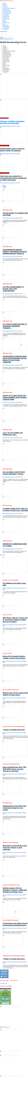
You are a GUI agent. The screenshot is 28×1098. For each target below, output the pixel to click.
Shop (4, 24)
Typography (6, 27)
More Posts (2, 554)
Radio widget (3, 1002)
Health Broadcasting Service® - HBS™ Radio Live (5, 993)
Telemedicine (6, 26)
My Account (6, 17)
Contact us (5, 7)
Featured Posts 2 (7, 10)
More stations (8, 1002)
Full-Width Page (7, 12)
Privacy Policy (6, 18)
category (5, 4)
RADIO (4, 20)
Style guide (6, 25)
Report (4, 21)
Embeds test (6, 9)
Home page (6, 14)
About (4, 3)
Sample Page (6, 22)
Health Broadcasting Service (8, 153)
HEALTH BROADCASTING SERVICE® (13, 588)
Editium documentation (9, 8)
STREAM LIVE (3, 983)
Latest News (6, 16)
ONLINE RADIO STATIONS (5, 988)
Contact (5, 5)
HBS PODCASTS (7, 13)
